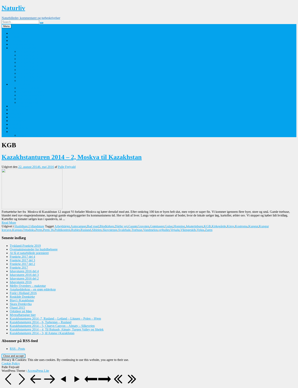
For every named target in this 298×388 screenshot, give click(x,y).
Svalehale (124, 230)
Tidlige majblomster (30, 91)
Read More (9, 222)
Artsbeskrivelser (20, 128)
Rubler (75, 230)
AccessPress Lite (38, 370)
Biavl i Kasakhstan (22, 300)
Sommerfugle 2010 (30, 73)
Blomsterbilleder (20, 84)
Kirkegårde (219, 226)
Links (13, 109)
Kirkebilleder (18, 120)
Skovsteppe (110, 230)
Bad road (93, 226)
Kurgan (17, 230)
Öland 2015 (17, 307)
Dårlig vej (121, 226)
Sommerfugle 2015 (30, 55)
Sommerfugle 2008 (30, 80)
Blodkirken (107, 226)
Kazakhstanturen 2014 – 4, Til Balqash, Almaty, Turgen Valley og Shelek (57, 329)
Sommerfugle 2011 (30, 69)
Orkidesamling (19, 40)
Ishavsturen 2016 (21, 282)
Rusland (85, 230)
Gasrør (132, 226)
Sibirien (97, 230)
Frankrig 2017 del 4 (22, 256)
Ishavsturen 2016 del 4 (24, 271)
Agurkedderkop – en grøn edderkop (33, 289)
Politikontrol (62, 230)
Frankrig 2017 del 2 (22, 264)
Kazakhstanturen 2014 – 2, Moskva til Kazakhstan (72, 157)
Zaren (208, 230)
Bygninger (16, 113)
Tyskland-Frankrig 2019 (33, 135)
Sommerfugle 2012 (30, 66)
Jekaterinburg (194, 226)
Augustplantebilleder (31, 95)
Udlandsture (36, 226)
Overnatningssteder (22, 106)
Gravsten (143, 226)
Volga (200, 230)
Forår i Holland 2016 (23, 293)
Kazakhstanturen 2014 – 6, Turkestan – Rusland (40, 322)
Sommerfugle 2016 (30, 51)
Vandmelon (150, 230)
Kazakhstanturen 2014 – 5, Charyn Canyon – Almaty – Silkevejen (52, 326)
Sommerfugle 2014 (30, 58)
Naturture (16, 117)
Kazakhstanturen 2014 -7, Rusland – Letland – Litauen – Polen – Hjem (55, 318)
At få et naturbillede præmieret (29, 253)
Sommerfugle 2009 (30, 77)
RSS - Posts (17, 348)
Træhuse (136, 230)
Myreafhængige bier (23, 315)
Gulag (169, 226)
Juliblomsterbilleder (30, 99)
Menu (6, 26)
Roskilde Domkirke (22, 296)
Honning (179, 226)
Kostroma (241, 226)
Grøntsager (157, 226)
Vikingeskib (188, 230)
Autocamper (78, 226)
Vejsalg (175, 230)
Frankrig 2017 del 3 (22, 260)
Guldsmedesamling (22, 44)
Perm (38, 230)
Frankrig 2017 (19, 267)
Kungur (253, 226)
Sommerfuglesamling (23, 48)
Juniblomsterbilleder (31, 102)
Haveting (15, 124)
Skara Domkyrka (21, 304)
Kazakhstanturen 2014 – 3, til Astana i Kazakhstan (42, 333)
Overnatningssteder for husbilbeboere (34, 249)
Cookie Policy (11, 363)
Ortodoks (29, 230)
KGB (207, 226)
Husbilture (16, 131)
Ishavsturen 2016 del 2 (24, 278)
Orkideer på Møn (29, 88)
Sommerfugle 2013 (30, 62)
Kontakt (15, 37)
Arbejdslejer (62, 226)
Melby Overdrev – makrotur (28, 285)
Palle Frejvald (18, 33)
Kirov (230, 226)
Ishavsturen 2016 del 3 (24, 275)
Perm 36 (48, 230)
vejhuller (164, 230)
